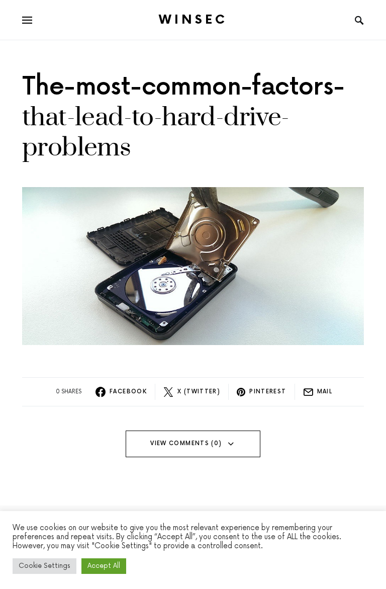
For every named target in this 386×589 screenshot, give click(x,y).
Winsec (193, 20)
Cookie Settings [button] (44, 566)
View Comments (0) (186, 443)
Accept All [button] (103, 566)
